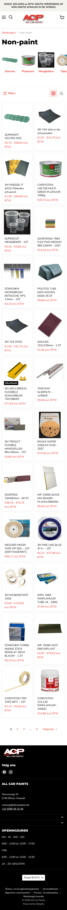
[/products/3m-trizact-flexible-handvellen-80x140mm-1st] (17, 425)
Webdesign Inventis (33, 896)
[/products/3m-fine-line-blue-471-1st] (50, 528)
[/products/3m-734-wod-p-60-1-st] (17, 325)
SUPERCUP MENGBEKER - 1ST (16, 240)
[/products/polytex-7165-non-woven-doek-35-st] (50, 272)
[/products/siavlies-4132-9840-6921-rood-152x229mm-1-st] (50, 325)
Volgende (49, 729)
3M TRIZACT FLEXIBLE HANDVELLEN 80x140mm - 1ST (15, 447)
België (32, 877)
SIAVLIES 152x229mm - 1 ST (49, 343)
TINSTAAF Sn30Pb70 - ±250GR (44, 392)
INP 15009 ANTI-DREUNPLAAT (48, 647)
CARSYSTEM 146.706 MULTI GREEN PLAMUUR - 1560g (49, 190)
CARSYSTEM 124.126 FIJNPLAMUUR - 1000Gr (47, 704)
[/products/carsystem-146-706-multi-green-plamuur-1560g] (50, 168)
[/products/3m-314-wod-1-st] (50, 115)
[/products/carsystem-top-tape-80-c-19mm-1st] (17, 682)
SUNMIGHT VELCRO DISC (13, 136)
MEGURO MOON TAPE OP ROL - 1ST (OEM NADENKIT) (17, 548)
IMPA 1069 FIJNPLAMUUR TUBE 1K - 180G (47, 598)
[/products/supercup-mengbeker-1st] (17, 222)
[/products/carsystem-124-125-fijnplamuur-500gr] (50, 682)
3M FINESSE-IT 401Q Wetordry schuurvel (14, 188)
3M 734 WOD (13, 342)
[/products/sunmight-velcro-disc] (17, 118)
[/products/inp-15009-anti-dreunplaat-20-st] (50, 628)
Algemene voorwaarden (17, 892)
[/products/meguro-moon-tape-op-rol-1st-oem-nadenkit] (17, 528)
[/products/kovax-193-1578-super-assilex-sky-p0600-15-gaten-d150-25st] (50, 425)
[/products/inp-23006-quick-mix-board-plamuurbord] (50, 478)
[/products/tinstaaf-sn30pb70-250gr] (50, 372)
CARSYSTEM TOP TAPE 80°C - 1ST (16, 700)
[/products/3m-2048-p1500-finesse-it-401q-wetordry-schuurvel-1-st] (17, 168)
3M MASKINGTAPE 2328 (16, 596)
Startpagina (9, 32)
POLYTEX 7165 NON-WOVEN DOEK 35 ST (46, 292)
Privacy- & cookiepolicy (46, 892)
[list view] (61, 93)
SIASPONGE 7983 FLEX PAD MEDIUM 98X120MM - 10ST (49, 242)
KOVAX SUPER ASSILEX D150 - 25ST (47, 445)
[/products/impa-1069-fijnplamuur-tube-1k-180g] (50, 578)
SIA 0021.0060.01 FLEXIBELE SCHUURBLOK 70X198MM (16, 394)
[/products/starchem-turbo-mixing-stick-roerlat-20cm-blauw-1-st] (17, 628)
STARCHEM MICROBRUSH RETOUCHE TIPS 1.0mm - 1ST (15, 294)
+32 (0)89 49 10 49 (12, 809)
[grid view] (53, 93)
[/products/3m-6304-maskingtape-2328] (17, 578)
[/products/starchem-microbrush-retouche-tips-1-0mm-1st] (17, 272)
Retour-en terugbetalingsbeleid (22, 889)
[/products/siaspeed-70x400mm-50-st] (17, 478)
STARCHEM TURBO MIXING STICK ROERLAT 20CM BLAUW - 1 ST (17, 650)
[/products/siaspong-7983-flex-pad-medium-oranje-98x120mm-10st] (50, 222)
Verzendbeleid (50, 889)
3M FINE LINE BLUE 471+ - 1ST (49, 546)
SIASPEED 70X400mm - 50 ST (17, 496)
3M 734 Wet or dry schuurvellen (48, 131)
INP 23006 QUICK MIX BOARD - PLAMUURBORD (48, 498)
